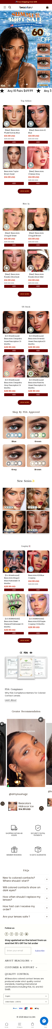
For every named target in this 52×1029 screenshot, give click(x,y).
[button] (5, 7)
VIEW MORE (24, 191)
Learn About (11, 700)
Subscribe (40, 950)
